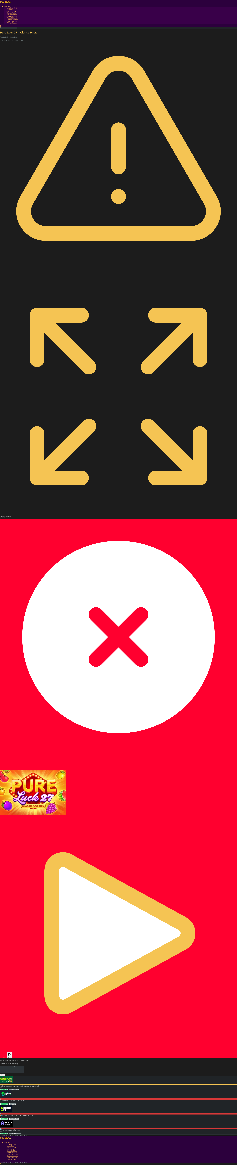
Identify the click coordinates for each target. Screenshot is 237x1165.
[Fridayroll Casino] (5, 1097)
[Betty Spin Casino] (6, 1126)
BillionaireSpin (14, 1119)
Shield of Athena (12, 16)
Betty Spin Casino (15, 1133)
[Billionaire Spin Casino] (6, 1112)
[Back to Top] (0, 1164)
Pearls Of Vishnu (12, 14)
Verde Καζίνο (14, 1089)
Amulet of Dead (12, 8)
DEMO (9, 1057)
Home (2, 40)
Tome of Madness (12, 19)
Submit (3, 1075)
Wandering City (12, 21)
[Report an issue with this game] (118, 277)
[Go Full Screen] (118, 514)
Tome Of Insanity (12, 18)
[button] (33, 792)
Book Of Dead (11, 11)
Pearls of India (11, 13)
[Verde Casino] (6, 1083)
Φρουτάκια (7, 6)
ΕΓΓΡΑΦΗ (4, 1089)
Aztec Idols (10, 9)
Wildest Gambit (11, 23)
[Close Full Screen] (118, 755)
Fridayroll (13, 1104)
